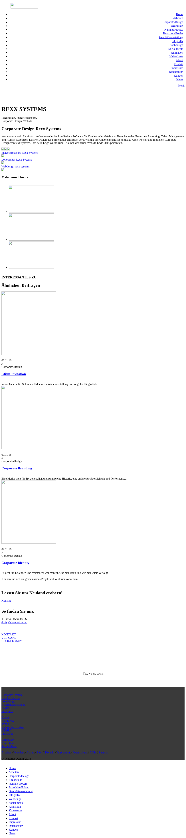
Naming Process (173, 29)
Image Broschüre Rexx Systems (19, 152)
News (179, 79)
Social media (175, 48)
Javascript (7, 733)
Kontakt (178, 64)
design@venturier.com (14, 622)
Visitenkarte (176, 56)
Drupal (5, 717)
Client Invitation (13, 374)
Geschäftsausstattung (171, 37)
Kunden (178, 75)
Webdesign (176, 45)
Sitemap (103, 752)
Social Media (9, 746)
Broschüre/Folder (173, 33)
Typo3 (5, 723)
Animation (177, 52)
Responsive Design (12, 727)
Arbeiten (178, 18)
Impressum (177, 68)
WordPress (7, 720)
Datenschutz (176, 71)
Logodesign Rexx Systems (16, 159)
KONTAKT (8, 634)
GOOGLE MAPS (12, 640)
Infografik (177, 41)
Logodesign (176, 25)
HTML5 (6, 730)
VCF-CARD (9, 637)
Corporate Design (11, 694)
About (179, 60)
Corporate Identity (15, 563)
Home (179, 14)
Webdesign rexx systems (15, 166)
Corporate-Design (173, 22)
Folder (5, 707)
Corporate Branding (16, 468)
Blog (40, 752)
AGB (93, 752)
